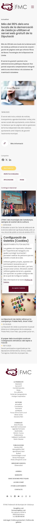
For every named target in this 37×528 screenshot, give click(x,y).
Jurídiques (18, 411)
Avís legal (6, 520)
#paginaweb (8, 180)
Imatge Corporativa (18, 396)
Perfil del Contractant (18, 427)
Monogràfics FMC (18, 449)
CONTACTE (18, 489)
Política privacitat (18, 520)
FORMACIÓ (18, 423)
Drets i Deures (18, 439)
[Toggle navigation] (32, 6)
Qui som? (18, 386)
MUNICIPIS (18, 475)
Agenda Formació (18, 429)
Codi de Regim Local (19, 456)
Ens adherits (18, 392)
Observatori (19, 465)
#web (22, 180)
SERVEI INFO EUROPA (18, 463)
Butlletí (18, 453)
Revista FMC (18, 447)
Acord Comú (19, 482)
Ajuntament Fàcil (18, 451)
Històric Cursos (18, 433)
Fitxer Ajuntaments (18, 486)
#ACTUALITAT (9, 168)
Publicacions (18, 435)
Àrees (18, 390)
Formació (18, 408)
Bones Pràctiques (18, 458)
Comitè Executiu (18, 388)
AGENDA (19, 471)
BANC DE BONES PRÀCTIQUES (18, 479)
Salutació (18, 384)
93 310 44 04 (19, 516)
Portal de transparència (18, 394)
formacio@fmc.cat (18, 510)
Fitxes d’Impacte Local (18, 460)
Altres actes (18, 415)
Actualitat (18, 404)
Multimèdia (18, 431)
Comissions (18, 406)
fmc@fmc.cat (18, 508)
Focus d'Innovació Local (18, 413)
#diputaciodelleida (11, 174)
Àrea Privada (18, 425)
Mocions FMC (18, 417)
